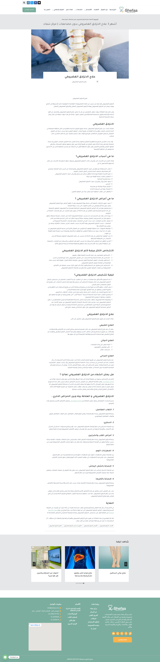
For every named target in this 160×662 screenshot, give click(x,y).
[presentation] (114, 557)
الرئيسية (113, 10)
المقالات (93, 618)
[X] (32, 2)
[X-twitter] (122, 633)
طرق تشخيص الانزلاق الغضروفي (72, 526)
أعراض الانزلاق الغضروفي (90, 526)
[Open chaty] (5, 657)
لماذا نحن (69, 10)
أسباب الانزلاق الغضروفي (106, 526)
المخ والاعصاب (72, 614)
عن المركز (104, 10)
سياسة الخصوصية (93, 625)
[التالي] (34, 564)
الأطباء (96, 10)
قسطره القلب (72, 617)
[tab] (83, 583)
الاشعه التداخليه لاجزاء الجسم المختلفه (73, 609)
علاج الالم (72, 620)
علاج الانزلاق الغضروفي (55, 526)
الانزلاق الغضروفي (108, 382)
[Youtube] (113, 633)
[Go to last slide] (125, 564)
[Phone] (39, 2)
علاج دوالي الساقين (118, 573)
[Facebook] (35, 2)
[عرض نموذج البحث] (24, 2)
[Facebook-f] (126, 633)
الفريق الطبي (93, 615)
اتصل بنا (47, 10)
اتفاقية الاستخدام (93, 622)
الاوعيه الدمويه (72, 624)
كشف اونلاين (29, 10)
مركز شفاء (93, 608)
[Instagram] (28, 2)
